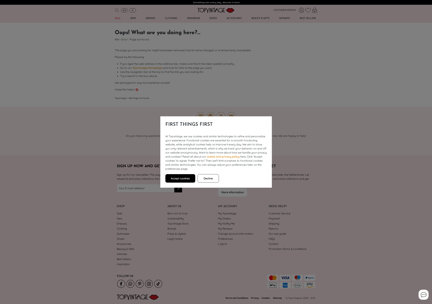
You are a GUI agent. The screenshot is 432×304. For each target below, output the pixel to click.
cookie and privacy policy (223, 156)
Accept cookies (180, 178)
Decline (208, 178)
